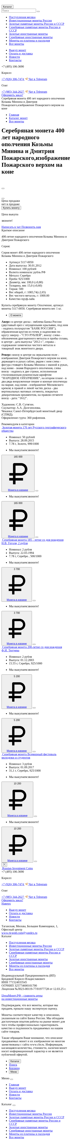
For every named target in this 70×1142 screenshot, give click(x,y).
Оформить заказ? (12, 95)
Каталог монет (18, 118)
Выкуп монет (17, 50)
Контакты (15, 60)
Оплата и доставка (21, 53)
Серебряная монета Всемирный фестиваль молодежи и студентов (28, 756)
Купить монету (11, 207)
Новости (14, 56)
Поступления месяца (22, 17)
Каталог (7, 6)
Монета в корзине (18, 490)
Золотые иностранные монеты (28, 33)
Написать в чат (11, 227)
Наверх (6, 903)
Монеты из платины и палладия (29, 40)
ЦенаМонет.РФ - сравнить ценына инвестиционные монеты (22, 997)
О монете (15, 315)
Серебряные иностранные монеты (31, 37)
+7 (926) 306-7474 (13, 79)
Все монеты (16, 43)
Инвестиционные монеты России (30, 20)
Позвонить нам (31, 227)
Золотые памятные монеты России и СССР (36, 23)
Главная (14, 114)
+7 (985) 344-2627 (13, 91)
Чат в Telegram (37, 79)
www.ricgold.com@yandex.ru (19, 932)
